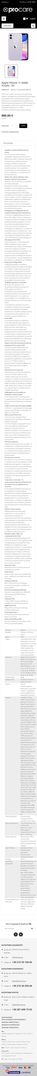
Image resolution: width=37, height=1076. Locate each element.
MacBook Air (11, 1033)
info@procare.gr (17, 957)
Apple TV (14, 1059)
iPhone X (4, 1042)
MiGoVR (31, 1066)
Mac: (3, 1031)
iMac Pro (29, 1033)
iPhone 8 (18, 1042)
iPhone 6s (19, 1044)
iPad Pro (7, 1048)
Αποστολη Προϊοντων (10, 1025)
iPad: (3, 1048)
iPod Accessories (6, 1056)
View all (4, 1036)
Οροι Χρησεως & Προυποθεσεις (13, 1020)
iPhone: (4, 1039)
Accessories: (5, 1051)
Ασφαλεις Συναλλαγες (10, 1027)
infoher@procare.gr (19, 1005)
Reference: (5, 89)
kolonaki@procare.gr (19, 981)
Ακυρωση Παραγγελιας (10, 1022)
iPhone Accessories (17, 1053)
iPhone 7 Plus (26, 1042)
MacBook (4, 1033)
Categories (7, 26)
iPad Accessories (27, 1053)
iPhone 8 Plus (11, 1042)
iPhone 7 (4, 1044)
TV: (2, 1059)
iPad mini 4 (18, 1048)
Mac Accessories (6, 1053)
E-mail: (6, 957)
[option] (11, 71)
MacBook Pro (18, 1033)
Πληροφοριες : (7, 1017)
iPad (12, 1048)
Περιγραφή (8, 143)
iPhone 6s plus (12, 1044)
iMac (25, 1033)
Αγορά (23, 126)
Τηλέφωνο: (7, 962)
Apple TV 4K (7, 1059)
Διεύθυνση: (8, 950)
